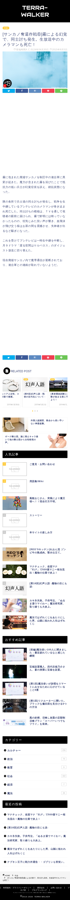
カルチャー (36, 750)
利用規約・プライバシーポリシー (17, 888)
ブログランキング (39, 890)
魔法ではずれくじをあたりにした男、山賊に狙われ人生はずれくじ (36, 851)
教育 (35, 767)
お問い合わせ (56, 888)
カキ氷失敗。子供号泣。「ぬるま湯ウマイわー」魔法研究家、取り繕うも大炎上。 (36, 838)
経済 (35, 784)
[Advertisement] (35, 135)
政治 (36, 759)
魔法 (36, 793)
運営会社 (41, 888)
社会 (6, 28)
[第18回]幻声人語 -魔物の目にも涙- (27, 827)
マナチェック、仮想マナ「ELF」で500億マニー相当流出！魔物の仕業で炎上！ (36, 816)
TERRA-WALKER (35, 11)
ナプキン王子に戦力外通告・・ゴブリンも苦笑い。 (36, 862)
